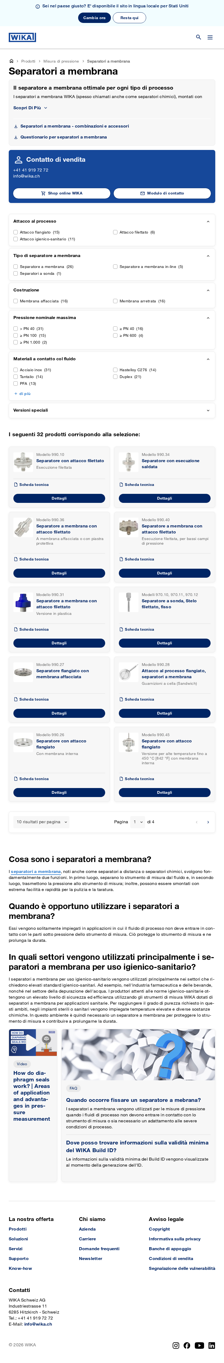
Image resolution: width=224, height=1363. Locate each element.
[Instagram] (176, 1345)
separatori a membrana (36, 871)
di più (24, 393)
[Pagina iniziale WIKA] (22, 37)
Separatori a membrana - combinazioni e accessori (74, 126)
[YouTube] (199, 1345)
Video (22, 1064)
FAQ (73, 1088)
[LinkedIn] (211, 1345)
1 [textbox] (135, 822)
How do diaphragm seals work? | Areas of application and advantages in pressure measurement (31, 1096)
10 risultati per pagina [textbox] (39, 822)
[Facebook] (187, 1345)
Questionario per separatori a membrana (63, 137)
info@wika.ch (26, 176)
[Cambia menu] (210, 37)
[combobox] (41, 822)
